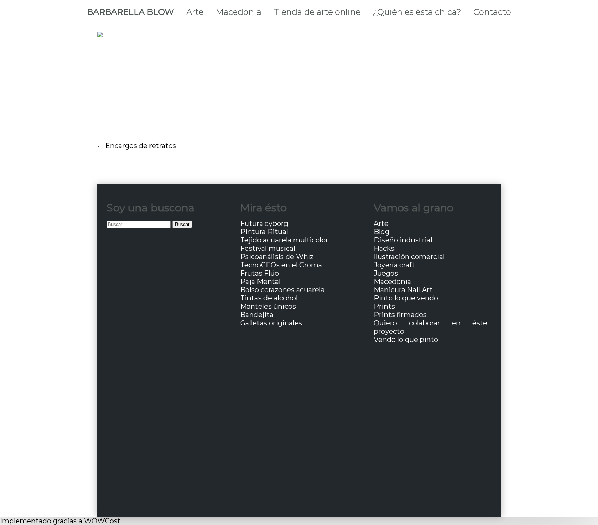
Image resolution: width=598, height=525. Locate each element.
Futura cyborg (264, 223)
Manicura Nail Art (403, 290)
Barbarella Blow (130, 12)
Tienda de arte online (317, 12)
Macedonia (238, 12)
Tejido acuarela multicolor (284, 240)
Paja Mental (260, 281)
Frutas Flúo (259, 273)
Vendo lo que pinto (406, 339)
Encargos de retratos (140, 146)
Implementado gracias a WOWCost (60, 521)
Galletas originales (271, 323)
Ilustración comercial (409, 256)
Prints (384, 306)
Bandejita (256, 315)
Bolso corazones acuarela (282, 290)
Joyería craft (394, 265)
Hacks (384, 248)
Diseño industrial (403, 240)
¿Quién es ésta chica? (417, 12)
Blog (381, 232)
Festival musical (267, 248)
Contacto (492, 12)
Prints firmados (400, 315)
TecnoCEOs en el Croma (281, 265)
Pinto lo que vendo (406, 298)
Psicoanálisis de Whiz (277, 256)
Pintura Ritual (264, 232)
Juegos (386, 273)
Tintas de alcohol (269, 298)
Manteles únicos (268, 306)
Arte (194, 12)
